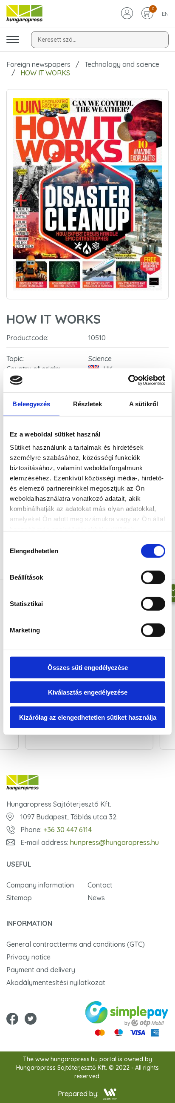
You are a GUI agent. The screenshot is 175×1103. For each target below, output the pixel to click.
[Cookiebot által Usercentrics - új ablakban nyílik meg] (128, 380)
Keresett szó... (57, 39)
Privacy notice (28, 957)
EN (165, 13)
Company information (40, 885)
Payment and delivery (40, 969)
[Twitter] (31, 1019)
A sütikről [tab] (143, 403)
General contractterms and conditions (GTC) (75, 944)
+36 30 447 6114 (67, 829)
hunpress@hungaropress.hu (114, 842)
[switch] (153, 577)
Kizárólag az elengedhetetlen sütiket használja (87, 717)
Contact (100, 885)
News (96, 897)
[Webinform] (110, 1094)
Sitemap (19, 897)
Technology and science (122, 64)
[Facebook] (12, 1019)
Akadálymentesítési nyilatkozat (55, 982)
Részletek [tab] (87, 403)
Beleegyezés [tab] (31, 403)
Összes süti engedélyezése (88, 667)
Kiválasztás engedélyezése (87, 692)
